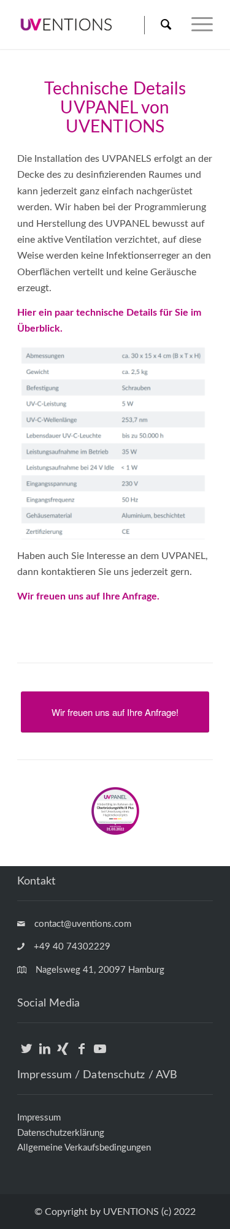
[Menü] (196, 24)
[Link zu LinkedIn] (44, 1055)
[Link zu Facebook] (81, 1055)
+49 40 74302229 (72, 946)
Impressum (39, 1117)
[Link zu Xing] (63, 1055)
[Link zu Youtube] (100, 1055)
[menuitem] (158, 25)
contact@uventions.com (82, 924)
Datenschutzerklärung (60, 1133)
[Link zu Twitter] (26, 1055)
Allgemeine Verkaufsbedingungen (84, 1147)
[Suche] (165, 25)
